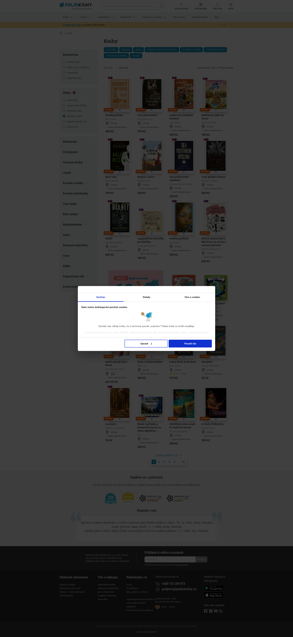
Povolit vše (190, 343)
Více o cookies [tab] (192, 297)
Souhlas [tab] (100, 297)
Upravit (144, 343)
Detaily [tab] (146, 297)
